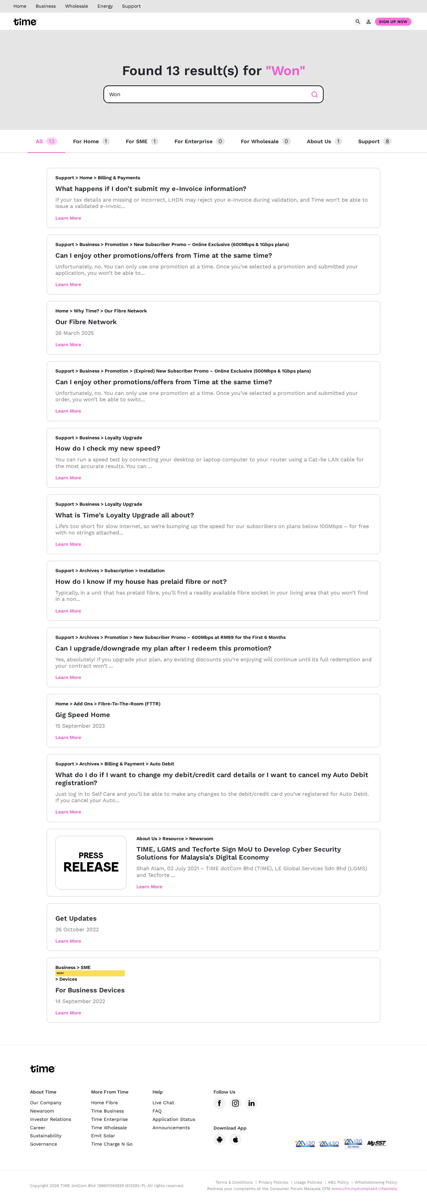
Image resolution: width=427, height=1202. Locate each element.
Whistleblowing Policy (376, 1182)
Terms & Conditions (234, 1182)
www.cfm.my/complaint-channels (364, 1188)
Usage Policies (308, 1182)
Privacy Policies (273, 1182)
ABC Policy (338, 1182)
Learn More (68, 218)
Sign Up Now (393, 21)
